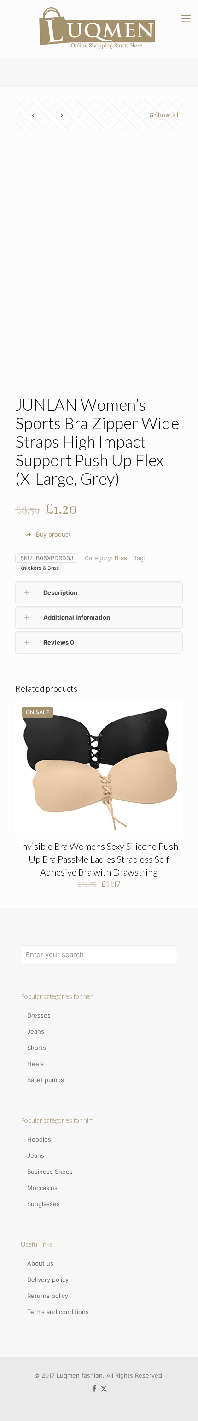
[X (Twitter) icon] (103, 1388)
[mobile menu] (185, 18)
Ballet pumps (45, 1080)
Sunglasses (43, 1204)
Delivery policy (48, 1279)
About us (40, 1263)
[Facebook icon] (94, 1388)
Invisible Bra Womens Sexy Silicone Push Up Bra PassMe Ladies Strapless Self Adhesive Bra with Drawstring (99, 859)
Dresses (39, 1015)
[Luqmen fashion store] (99, 29)
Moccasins (42, 1187)
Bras (121, 558)
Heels (35, 1063)
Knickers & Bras (39, 568)
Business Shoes (50, 1171)
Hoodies (39, 1139)
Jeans (35, 1031)
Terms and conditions (58, 1311)
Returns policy (47, 1295)
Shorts (36, 1047)
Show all (166, 114)
